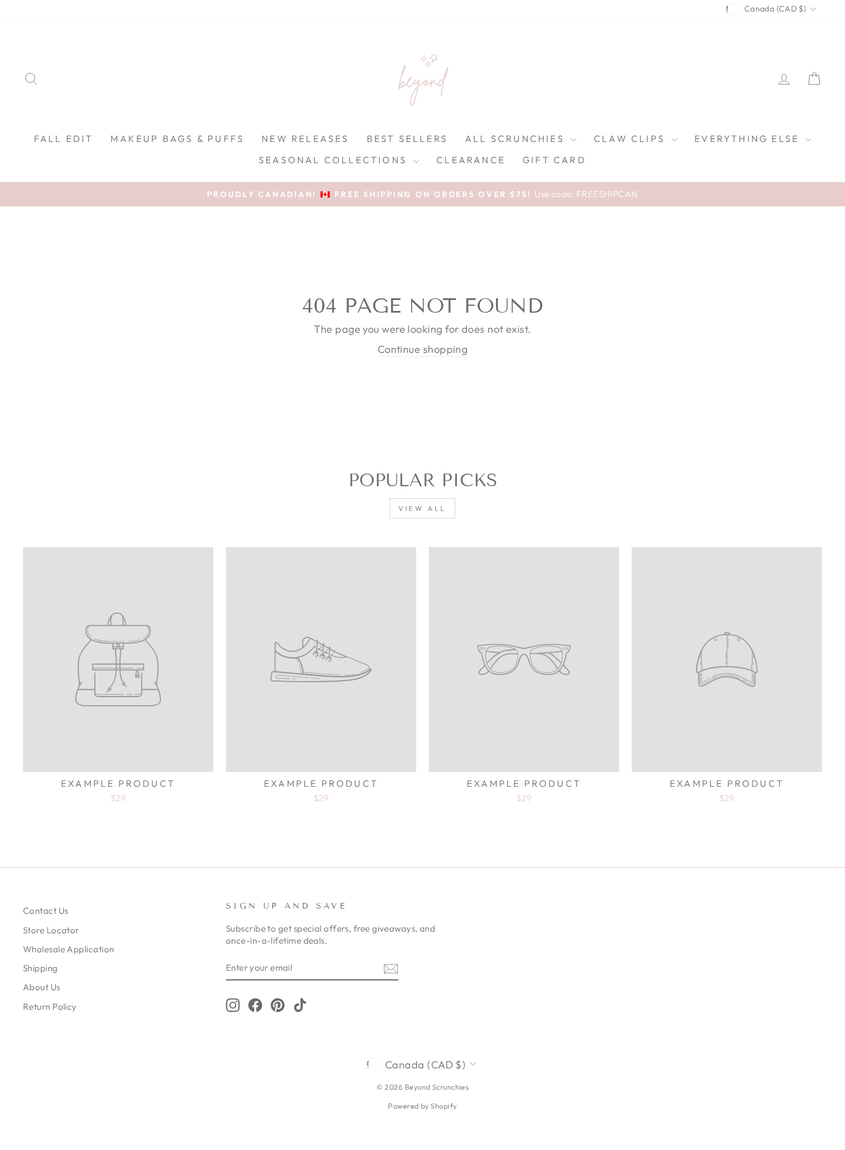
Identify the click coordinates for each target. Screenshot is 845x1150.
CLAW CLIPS (631, 138)
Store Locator (51, 930)
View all (422, 508)
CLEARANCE (470, 160)
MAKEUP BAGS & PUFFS (177, 138)
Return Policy (50, 1006)
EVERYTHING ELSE (748, 138)
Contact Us (45, 910)
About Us (41, 987)
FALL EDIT (64, 138)
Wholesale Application (68, 949)
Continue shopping (423, 349)
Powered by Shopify (422, 1105)
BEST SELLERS (407, 138)
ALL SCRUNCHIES (516, 138)
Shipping (40, 968)
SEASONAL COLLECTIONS (334, 160)
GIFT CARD (554, 160)
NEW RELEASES (305, 138)
